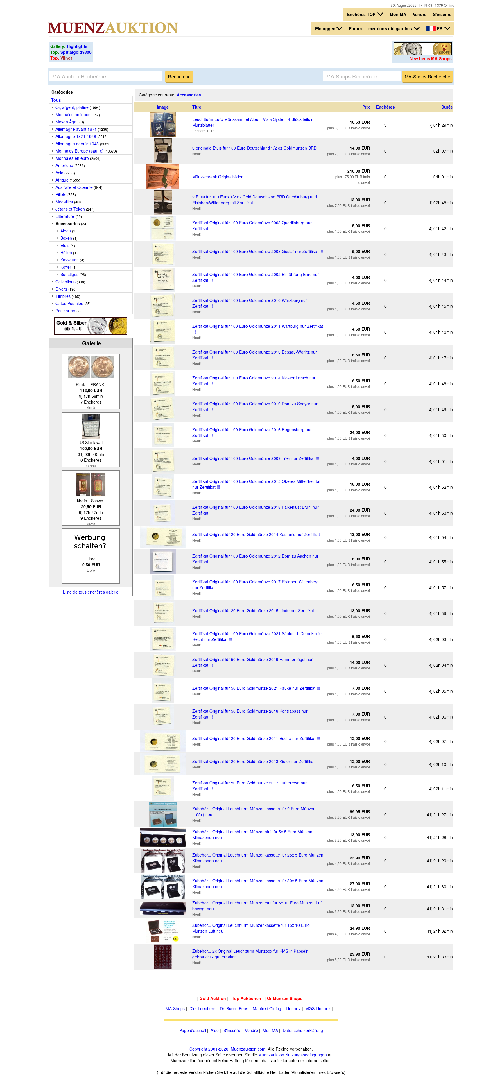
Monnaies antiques (72, 114)
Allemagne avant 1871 (76, 129)
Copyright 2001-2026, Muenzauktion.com (227, 1049)
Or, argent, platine (72, 107)
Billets (60, 194)
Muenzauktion (271, 1055)
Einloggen (325, 28)
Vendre (419, 14)
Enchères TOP (361, 14)
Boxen (66, 238)
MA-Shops (175, 1008)
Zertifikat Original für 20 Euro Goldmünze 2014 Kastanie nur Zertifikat (256, 534)
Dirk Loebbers (202, 1008)
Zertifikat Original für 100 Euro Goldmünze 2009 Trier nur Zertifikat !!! (255, 458)
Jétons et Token (70, 209)
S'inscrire (442, 14)
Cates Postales (69, 303)
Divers (61, 289)
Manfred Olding (267, 1008)
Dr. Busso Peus (234, 1008)
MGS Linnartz (318, 1008)
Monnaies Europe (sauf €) (79, 151)
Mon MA (398, 14)
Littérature (64, 216)
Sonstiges (69, 274)
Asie (59, 172)
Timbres (63, 296)
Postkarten (65, 310)
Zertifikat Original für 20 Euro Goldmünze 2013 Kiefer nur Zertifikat (253, 761)
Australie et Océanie (74, 187)
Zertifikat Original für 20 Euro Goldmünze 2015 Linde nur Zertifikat (253, 610)
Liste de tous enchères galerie (91, 592)
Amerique (64, 165)
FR (440, 28)
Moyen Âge (65, 122)
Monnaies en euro (72, 158)
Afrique (62, 180)
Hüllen (66, 252)
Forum (355, 28)
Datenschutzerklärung (303, 1030)
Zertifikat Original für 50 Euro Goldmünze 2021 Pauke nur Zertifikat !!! (256, 688)
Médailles (64, 202)
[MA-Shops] (423, 54)
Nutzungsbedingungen (306, 1055)
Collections (65, 281)
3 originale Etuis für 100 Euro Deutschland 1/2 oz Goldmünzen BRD (254, 148)
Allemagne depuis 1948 (77, 143)
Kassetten (69, 260)
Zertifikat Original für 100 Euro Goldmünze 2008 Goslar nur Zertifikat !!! (257, 251)
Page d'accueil (192, 1030)
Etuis (64, 245)
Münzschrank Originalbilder (217, 177)
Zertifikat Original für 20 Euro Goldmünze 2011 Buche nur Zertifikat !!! (256, 738)
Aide (215, 1030)
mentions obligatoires (390, 28)
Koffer (65, 267)
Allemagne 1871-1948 (75, 136)
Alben (65, 231)
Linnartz (293, 1008)
